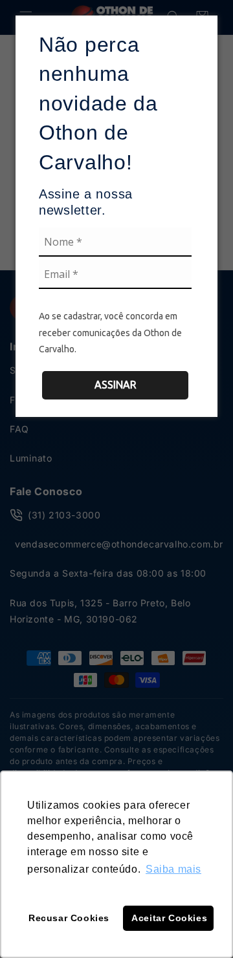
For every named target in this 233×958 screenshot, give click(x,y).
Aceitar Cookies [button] (169, 918)
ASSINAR (115, 384)
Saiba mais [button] (173, 869)
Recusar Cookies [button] (68, 918)
